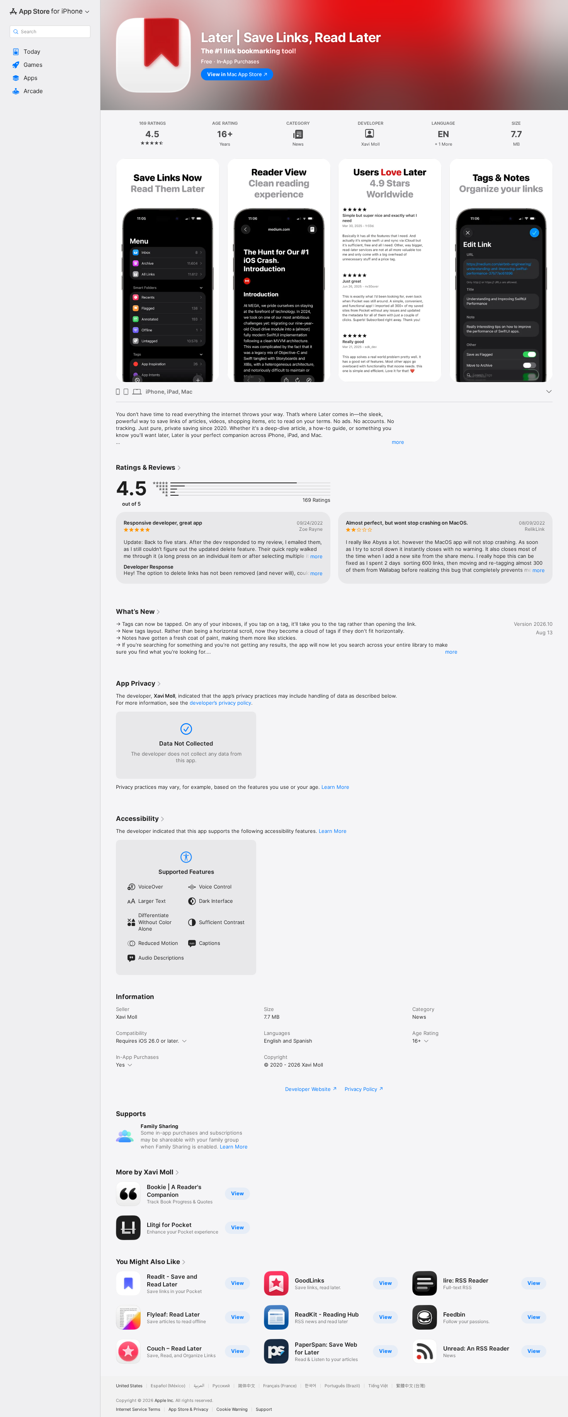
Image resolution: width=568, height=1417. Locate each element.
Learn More (335, 787)
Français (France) (280, 1386)
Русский (221, 1386)
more (398, 442)
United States (129, 1386)
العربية (199, 1386)
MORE (316, 556)
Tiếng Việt (378, 1386)
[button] (50, 52)
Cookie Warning (232, 1409)
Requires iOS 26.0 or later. (147, 1041)
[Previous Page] (108, 270)
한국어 (310, 1386)
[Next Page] (560, 270)
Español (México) (168, 1386)
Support (264, 1409)
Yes (120, 1065)
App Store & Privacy (188, 1409)
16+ (416, 1041)
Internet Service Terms (138, 1409)
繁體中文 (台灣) (410, 1386)
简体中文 (246, 1386)
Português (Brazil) (342, 1386)
